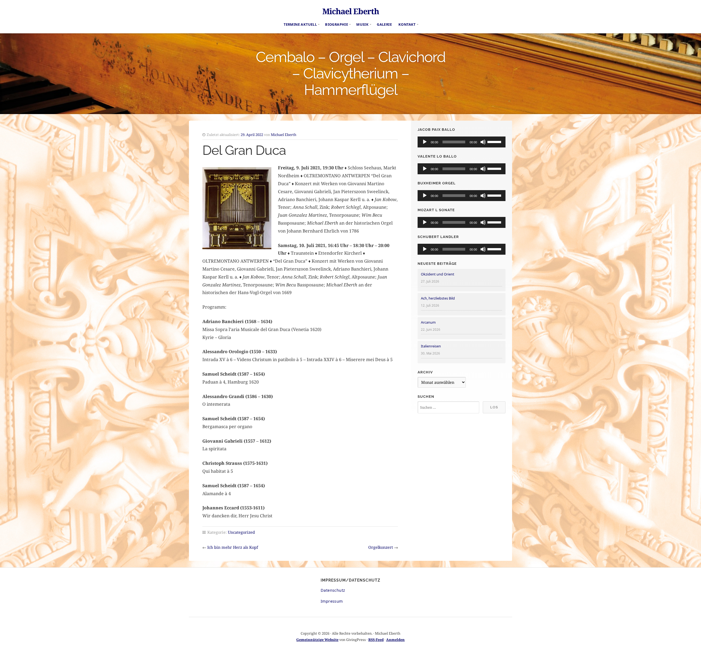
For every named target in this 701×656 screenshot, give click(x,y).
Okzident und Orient (437, 274)
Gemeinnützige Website (317, 639)
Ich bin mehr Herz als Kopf (232, 547)
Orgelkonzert (380, 547)
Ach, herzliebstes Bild (438, 298)
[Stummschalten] (483, 142)
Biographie (336, 24)
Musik (362, 24)
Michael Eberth (350, 11)
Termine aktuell (300, 24)
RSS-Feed (376, 639)
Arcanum (428, 322)
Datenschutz (333, 590)
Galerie (384, 24)
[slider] (495, 141)
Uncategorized (241, 532)
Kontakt (407, 24)
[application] (461, 142)
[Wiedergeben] (424, 142)
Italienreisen (431, 346)
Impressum (332, 601)
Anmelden (395, 639)
